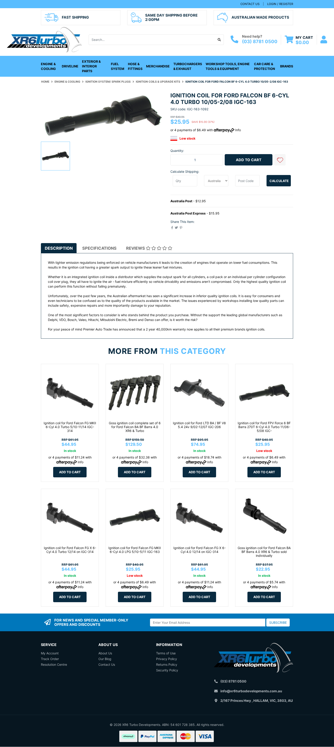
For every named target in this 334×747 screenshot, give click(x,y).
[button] (280, 159)
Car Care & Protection (264, 66)
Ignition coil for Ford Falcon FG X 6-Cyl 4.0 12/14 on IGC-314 (199, 550)
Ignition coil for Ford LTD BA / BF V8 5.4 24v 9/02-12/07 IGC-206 (199, 425)
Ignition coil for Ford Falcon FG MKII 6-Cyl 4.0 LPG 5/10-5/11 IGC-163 (134, 550)
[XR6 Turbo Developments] (44, 39)
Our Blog (104, 659)
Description (59, 248)
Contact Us (106, 664)
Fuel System (117, 66)
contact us (249, 4)
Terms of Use (166, 653)
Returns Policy (166, 664)
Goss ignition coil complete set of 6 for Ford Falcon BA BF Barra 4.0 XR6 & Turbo (135, 427)
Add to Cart (249, 160)
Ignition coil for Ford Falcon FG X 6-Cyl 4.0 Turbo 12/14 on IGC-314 (70, 550)
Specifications (99, 248)
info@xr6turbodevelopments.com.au (251, 691)
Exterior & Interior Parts (91, 66)
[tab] (59, 248)
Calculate (279, 181)
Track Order (50, 659)
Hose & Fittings (135, 66)
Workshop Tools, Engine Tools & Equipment (228, 66)
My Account (50, 653)
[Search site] (219, 40)
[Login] (323, 40)
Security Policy (167, 670)
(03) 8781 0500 (259, 41)
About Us (105, 653)
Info (238, 130)
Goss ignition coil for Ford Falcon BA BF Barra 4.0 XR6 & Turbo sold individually (264, 551)
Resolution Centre (54, 664)
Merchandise (158, 66)
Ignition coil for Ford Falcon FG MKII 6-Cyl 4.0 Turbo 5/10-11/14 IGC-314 (70, 427)
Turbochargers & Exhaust (187, 66)
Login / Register (280, 4)
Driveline (70, 66)
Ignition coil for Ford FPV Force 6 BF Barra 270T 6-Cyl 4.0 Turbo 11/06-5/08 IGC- (264, 427)
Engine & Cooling (48, 66)
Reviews (136, 248)
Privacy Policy (166, 659)
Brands (286, 66)
